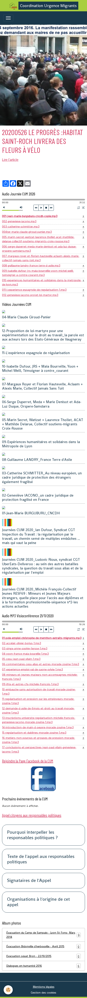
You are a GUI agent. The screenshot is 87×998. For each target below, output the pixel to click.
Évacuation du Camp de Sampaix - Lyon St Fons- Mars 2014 (43, 935)
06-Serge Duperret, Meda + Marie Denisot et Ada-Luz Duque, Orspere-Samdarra (41, 404)
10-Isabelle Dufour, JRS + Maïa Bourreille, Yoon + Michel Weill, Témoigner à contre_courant (40, 368)
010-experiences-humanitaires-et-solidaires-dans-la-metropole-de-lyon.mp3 (42, 282)
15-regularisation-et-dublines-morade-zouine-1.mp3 (34, 732)
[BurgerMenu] (8, 18)
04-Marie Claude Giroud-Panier (26, 317)
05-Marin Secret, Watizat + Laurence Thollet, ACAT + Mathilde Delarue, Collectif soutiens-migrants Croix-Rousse (42, 424)
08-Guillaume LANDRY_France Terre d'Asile (37, 459)
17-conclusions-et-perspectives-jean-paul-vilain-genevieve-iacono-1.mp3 (39, 749)
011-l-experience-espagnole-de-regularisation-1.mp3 (34, 289)
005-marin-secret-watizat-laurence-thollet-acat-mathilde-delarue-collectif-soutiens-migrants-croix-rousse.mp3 (38, 239)
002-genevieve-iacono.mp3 (19, 221)
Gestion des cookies (43, 992)
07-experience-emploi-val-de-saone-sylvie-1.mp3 (32, 669)
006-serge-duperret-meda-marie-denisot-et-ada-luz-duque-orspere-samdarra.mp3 (39, 249)
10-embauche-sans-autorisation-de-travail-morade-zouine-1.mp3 (39, 691)
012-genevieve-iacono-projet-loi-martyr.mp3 (30, 295)
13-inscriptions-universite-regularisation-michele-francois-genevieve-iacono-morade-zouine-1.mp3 (38, 720)
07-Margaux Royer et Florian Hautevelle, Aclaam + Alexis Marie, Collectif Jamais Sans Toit (42, 386)
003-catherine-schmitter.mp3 (20, 226)
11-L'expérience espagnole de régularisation (36, 353)
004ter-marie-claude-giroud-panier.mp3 (27, 232)
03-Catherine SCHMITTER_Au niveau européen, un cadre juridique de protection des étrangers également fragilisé (42, 477)
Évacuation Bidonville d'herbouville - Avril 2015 (42, 946)
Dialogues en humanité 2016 (42, 966)
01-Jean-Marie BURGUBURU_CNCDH (31, 513)
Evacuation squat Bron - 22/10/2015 (42, 956)
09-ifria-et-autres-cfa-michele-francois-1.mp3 (30, 684)
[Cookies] (8, 989)
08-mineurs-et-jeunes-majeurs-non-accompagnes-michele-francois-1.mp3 (40, 677)
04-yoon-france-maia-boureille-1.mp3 (25, 653)
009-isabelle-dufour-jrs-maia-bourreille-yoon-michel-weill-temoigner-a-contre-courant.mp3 (38, 273)
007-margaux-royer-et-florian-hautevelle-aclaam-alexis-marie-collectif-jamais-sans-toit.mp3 (40, 258)
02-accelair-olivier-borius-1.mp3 (21, 643)
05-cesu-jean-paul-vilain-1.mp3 (21, 659)
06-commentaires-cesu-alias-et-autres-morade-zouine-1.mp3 (40, 664)
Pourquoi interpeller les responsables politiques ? (32, 835)
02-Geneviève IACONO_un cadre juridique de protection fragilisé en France (37, 497)
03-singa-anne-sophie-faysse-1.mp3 (24, 648)
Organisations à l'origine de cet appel (38, 902)
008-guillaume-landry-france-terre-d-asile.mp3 (31, 265)
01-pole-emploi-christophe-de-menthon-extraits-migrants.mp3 (42, 638)
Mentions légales (43, 987)
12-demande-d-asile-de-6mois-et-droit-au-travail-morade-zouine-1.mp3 (38, 710)
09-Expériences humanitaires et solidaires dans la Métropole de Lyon (41, 444)
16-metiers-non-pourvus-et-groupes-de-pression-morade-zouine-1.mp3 (38, 740)
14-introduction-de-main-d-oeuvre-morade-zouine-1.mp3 (38, 727)
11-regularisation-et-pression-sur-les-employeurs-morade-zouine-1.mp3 (38, 701)
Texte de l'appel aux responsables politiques (40, 859)
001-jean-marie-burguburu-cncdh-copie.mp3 (29, 216)
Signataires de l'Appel (29, 880)
